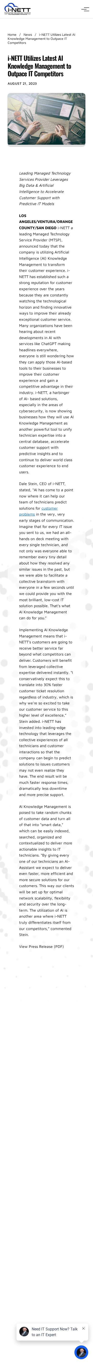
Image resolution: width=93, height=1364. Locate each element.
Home (12, 34)
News (28, 34)
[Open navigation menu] (84, 9)
